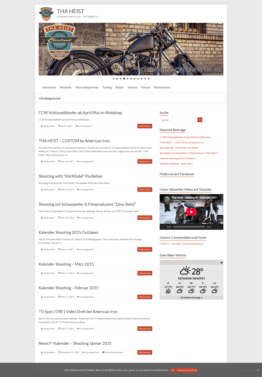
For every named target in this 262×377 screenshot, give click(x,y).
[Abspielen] (163, 226)
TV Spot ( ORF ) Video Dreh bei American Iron (78, 311)
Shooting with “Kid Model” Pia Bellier (71, 176)
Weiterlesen (145, 126)
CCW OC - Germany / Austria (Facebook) (181, 243)
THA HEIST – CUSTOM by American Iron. (74, 140)
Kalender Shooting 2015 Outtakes (68, 232)
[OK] (258, 369)
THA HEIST (70, 11)
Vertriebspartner (87, 87)
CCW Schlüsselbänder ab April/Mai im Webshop (80, 112)
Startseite (49, 87)
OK (172, 370)
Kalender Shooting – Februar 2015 (68, 287)
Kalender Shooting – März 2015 (66, 264)
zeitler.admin (49, 126)
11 (148, 79)
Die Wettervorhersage (192, 297)
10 (145, 79)
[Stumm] (214, 226)
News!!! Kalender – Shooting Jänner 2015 (75, 343)
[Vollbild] (219, 226)
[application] (191, 212)
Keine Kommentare (114, 352)
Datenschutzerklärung (187, 370)
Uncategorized (85, 126)
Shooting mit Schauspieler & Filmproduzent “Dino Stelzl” (87, 204)
